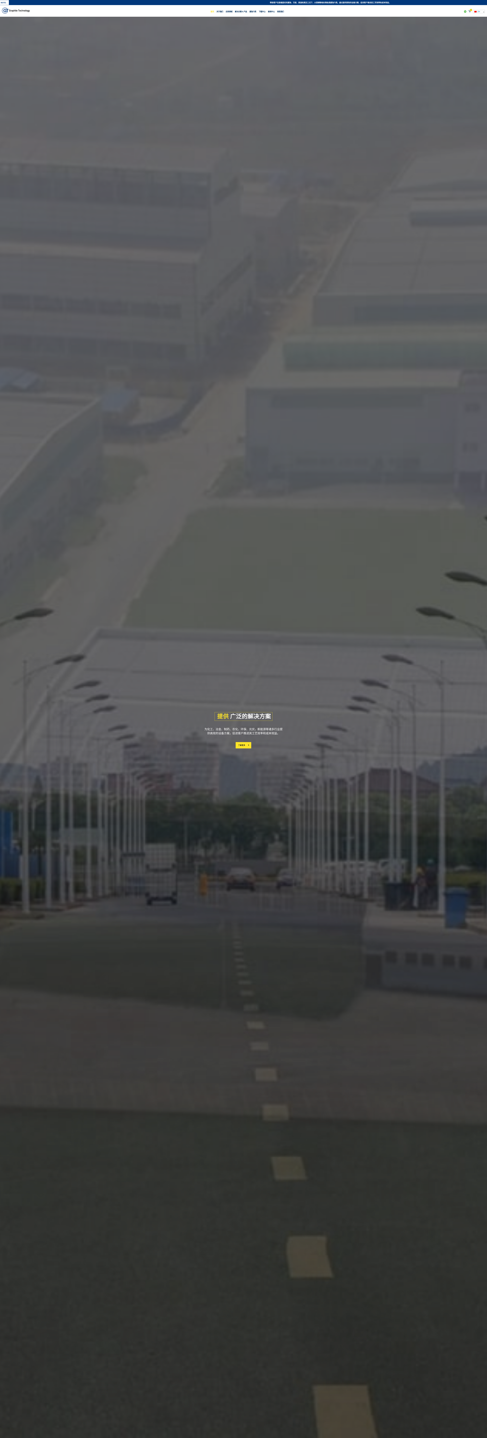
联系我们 (280, 12)
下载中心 (262, 12)
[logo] (16, 10)
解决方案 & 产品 (241, 12)
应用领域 (229, 12)
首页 (212, 12)
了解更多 (242, 745)
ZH (478, 12)
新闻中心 (271, 12)
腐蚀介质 (252, 12)
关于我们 (219, 12)
